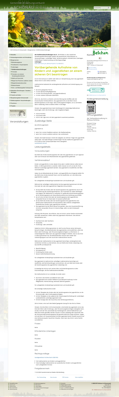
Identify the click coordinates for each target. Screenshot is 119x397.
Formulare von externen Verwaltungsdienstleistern (18, 75)
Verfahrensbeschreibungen (19, 69)
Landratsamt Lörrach (41, 143)
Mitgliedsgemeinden (66, 385)
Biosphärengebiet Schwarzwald (19, 97)
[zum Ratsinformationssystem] (17, 117)
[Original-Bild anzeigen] (91, 113)
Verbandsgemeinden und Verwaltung (21, 57)
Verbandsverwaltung (66, 386)
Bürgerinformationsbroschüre (19, 83)
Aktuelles (13, 54)
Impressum (12, 385)
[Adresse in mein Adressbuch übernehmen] (101, 59)
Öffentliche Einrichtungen (67, 389)
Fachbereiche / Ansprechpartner (20, 64)
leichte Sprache (13, 389)
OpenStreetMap (92, 67)
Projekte (13, 106)
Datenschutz (13, 386)
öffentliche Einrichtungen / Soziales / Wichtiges (21, 91)
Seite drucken (53, 377)
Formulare (14, 71)
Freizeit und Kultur (16, 95)
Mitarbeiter (38, 385)
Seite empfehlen (79, 377)
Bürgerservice (31, 50)
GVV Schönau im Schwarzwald (18, 50)
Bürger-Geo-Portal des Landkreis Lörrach (22, 80)
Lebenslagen (15, 67)
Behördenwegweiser (17, 62)
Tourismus (14, 103)
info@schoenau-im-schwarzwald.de (97, 95)
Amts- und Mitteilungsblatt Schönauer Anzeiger (24, 87)
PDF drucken (65, 377)
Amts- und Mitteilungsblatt (67, 388)
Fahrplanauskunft (93, 69)
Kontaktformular (14, 383)
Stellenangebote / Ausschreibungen (20, 100)
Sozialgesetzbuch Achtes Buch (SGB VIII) (46, 357)
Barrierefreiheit (13, 388)
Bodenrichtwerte (16, 85)
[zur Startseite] (33, 10)
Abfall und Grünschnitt (17, 78)
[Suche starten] (108, 8)
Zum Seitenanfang (41, 377)
